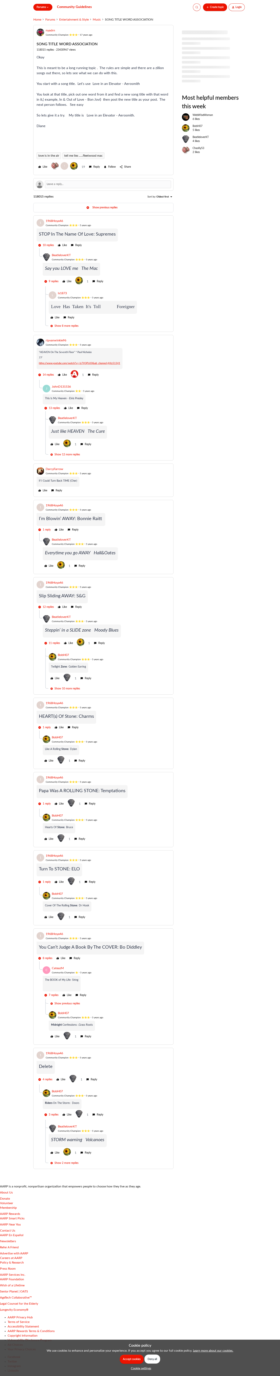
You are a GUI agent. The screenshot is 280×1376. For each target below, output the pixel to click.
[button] (215, 7)
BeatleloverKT (61, 255)
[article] (103, 233)
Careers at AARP (11, 1258)
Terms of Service (19, 1321)
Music (97, 19)
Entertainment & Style (74, 19)
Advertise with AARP (14, 1253)
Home (37, 19)
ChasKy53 (198, 148)
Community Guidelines (74, 7)
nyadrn (50, 30)
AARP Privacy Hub (20, 1317)
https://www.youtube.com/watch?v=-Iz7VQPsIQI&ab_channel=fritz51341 (79, 363)
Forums (50, 19)
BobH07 (63, 655)
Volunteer (6, 1203)
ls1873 (62, 293)
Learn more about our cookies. (213, 1350)
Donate (5, 1198)
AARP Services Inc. (12, 1274)
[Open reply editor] (103, 184)
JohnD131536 (61, 386)
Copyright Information (23, 1335)
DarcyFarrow (54, 469)
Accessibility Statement (23, 1326)
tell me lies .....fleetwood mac (83, 155)
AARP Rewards (10, 1213)
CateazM (58, 968)
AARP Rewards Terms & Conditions (31, 1331)
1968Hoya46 (54, 220)
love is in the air (48, 155)
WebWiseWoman (203, 115)
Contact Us (7, 1230)
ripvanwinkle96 (56, 340)
